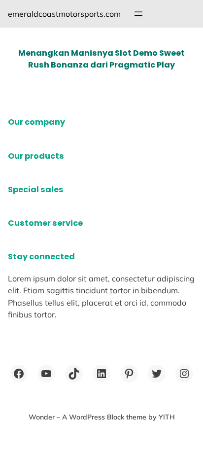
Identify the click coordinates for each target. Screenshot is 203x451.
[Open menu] (138, 14)
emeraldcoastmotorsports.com (64, 14)
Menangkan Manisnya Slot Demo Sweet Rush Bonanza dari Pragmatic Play (101, 58)
